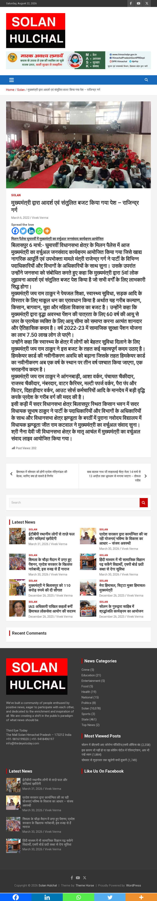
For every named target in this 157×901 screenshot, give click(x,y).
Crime (86, 670)
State (85, 719)
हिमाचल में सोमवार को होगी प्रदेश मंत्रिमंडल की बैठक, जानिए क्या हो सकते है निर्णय (41, 474)
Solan (16, 195)
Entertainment (91, 681)
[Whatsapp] (39, 231)
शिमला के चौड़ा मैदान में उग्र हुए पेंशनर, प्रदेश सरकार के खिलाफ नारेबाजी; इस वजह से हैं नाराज (50, 564)
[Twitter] (23, 231)
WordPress (133, 885)
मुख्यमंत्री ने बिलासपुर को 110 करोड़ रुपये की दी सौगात (50, 587)
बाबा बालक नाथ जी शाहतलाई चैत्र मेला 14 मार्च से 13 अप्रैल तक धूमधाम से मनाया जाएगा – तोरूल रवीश (114, 476)
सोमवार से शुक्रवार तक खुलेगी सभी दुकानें (104, 760)
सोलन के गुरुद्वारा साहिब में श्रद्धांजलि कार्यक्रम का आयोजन (121, 609)
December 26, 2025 (41, 595)
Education (88, 675)
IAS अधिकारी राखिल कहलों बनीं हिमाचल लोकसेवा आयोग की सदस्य (52, 609)
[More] (47, 231)
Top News (88, 725)
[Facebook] (15, 231)
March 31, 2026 (38, 544)
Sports (86, 714)
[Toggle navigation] (11, 80)
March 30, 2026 (109, 548)
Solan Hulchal (48, 885)
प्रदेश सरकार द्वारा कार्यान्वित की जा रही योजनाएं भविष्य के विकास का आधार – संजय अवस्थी (123, 539)
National (87, 697)
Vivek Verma (40, 217)
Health (86, 692)
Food (85, 686)
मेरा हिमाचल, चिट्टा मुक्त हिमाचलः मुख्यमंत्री (122, 587)
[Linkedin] (31, 231)
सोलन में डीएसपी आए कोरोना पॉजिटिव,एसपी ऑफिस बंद (111, 745)
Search (144, 502)
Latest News (23, 522)
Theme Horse (85, 885)
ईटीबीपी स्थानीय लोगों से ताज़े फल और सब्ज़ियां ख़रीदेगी (51, 536)
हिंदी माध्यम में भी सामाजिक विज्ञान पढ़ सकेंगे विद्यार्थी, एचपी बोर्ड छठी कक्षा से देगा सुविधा (122, 564)
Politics (86, 703)
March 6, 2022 (20, 217)
